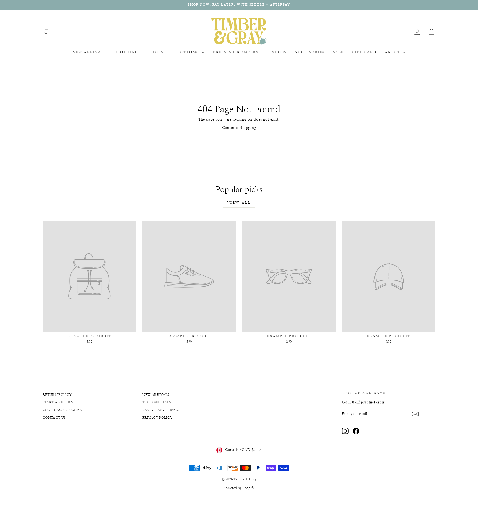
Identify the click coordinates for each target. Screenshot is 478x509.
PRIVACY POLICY (157, 417)
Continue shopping (239, 128)
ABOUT (393, 52)
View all (239, 202)
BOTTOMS (188, 52)
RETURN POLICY (57, 394)
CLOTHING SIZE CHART (63, 410)
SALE (338, 52)
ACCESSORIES (309, 52)
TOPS (158, 52)
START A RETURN (58, 402)
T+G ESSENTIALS (156, 402)
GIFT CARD (364, 52)
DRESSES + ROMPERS (236, 52)
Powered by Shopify (239, 488)
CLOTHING (127, 52)
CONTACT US (54, 417)
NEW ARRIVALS (89, 52)
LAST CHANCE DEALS (161, 410)
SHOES (279, 52)
